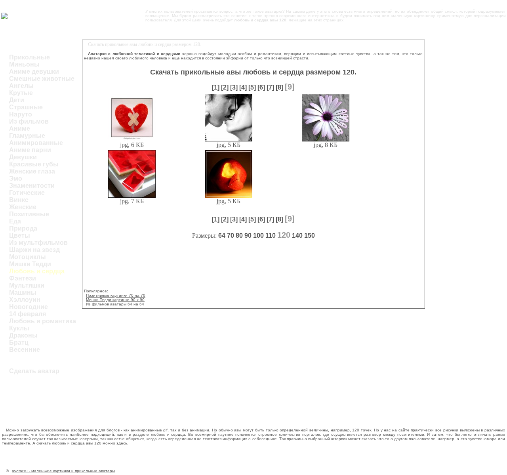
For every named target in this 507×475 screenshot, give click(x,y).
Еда (15, 221)
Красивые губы (34, 164)
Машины (22, 292)
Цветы (19, 235)
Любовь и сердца (37, 271)
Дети (16, 100)
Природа (23, 228)
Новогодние (28, 306)
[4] (243, 87)
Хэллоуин (24, 299)
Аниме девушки (34, 71)
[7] (270, 87)
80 (239, 235)
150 (309, 235)
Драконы (23, 335)
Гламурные (27, 135)
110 (270, 235)
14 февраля (27, 314)
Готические (27, 192)
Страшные (26, 107)
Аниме (19, 128)
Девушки (23, 157)
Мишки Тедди (30, 264)
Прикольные (29, 57)
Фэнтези (22, 278)
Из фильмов (29, 121)
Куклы (19, 328)
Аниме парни (30, 150)
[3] (234, 87)
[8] (279, 87)
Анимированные (36, 142)
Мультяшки (26, 285)
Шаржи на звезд (34, 249)
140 (297, 235)
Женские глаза (32, 171)
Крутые (21, 93)
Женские (22, 207)
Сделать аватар (34, 371)
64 (221, 235)
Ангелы (21, 85)
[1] (215, 87)
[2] (225, 87)
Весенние (24, 349)
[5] (252, 87)
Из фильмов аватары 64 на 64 (115, 304)
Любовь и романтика (42, 321)
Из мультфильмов (38, 242)
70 (230, 235)
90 (248, 235)
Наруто (20, 114)
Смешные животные (41, 78)
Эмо (15, 178)
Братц (19, 342)
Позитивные (29, 214)
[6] (261, 87)
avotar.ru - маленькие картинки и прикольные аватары (63, 471)
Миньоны (24, 64)
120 (283, 235)
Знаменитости (32, 185)
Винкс (19, 199)
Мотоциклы (27, 257)
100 (258, 235)
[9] (290, 86)
